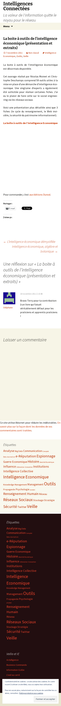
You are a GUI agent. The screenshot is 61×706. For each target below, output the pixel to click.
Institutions (41, 466)
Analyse (8, 451)
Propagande (9, 489)
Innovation (29, 467)
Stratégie (49, 500)
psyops (32, 490)
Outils (19, 56)
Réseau (43, 494)
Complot (46, 451)
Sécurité (10, 506)
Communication (32, 451)
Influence (9, 466)
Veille (25, 56)
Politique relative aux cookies (31, 693)
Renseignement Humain (21, 494)
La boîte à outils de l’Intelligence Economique (30, 123)
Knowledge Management (15, 484)
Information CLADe (15, 669)
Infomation (20, 467)
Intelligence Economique (26, 477)
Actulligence (13, 659)
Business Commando (17, 664)
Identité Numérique (47, 462)
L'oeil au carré (13, 674)
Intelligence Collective (18, 471)
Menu (6, 26)
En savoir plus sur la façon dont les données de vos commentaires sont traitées (30, 426)
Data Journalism (9, 457)
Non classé (33, 52)
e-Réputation (26, 456)
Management (35, 484)
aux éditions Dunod (39, 194)
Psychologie (22, 489)
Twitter (22, 507)
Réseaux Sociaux (18, 499)
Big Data (19, 451)
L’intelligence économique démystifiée (29, 242)
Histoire (33, 461)
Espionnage (46, 456)
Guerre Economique (15, 462)
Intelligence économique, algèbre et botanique (35, 248)
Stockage (38, 500)
